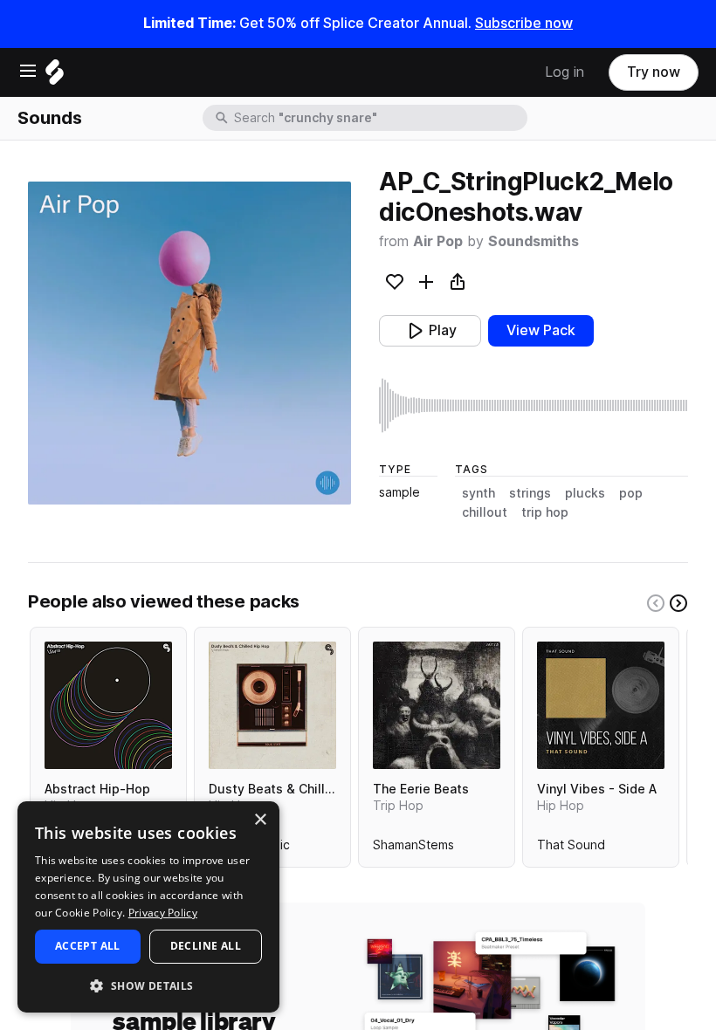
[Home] (54, 76)
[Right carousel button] (678, 603)
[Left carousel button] (655, 603)
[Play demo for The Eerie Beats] (436, 705)
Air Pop (438, 241)
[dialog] (148, 907)
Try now (653, 72)
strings (530, 493)
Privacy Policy (162, 912)
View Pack (540, 330)
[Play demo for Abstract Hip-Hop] (108, 705)
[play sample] (533, 405)
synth (478, 493)
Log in (564, 72)
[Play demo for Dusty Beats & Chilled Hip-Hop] (272, 705)
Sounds (49, 117)
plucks (585, 493)
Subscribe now (524, 23)
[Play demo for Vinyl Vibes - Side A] (600, 705)
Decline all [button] (205, 945)
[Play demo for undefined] (189, 343)
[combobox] (379, 118)
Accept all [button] (87, 945)
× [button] (259, 820)
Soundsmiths (533, 241)
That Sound (571, 848)
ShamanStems (413, 848)
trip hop (544, 512)
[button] (148, 985)
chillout (484, 512)
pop (631, 493)
